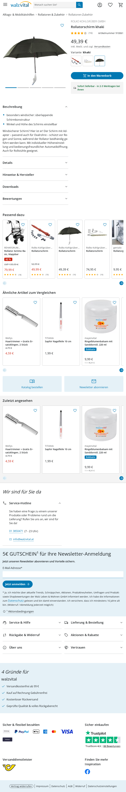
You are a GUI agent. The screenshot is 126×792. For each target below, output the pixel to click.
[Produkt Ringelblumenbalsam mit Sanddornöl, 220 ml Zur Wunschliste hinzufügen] (114, 302)
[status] (54, 4)
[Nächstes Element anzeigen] (121, 283)
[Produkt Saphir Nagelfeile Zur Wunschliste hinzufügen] (75, 302)
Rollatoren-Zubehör (80, 14)
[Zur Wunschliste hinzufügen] (62, 25)
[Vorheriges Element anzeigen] (5, 283)
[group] (35, 52)
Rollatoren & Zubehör (51, 14)
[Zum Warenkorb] (120, 5)
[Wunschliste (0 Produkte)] (110, 5)
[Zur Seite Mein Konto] (99, 5)
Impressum (42, 786)
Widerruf (80, 786)
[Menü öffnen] (5, 5)
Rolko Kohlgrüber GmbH (88, 21)
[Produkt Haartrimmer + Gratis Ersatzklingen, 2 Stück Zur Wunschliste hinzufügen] (35, 302)
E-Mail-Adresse (12, 568)
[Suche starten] (79, 5)
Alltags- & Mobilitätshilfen (18, 14)
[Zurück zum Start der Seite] (122, 769)
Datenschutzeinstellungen (102, 786)
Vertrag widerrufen (21, 786)
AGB (70, 786)
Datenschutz (16, 600)
